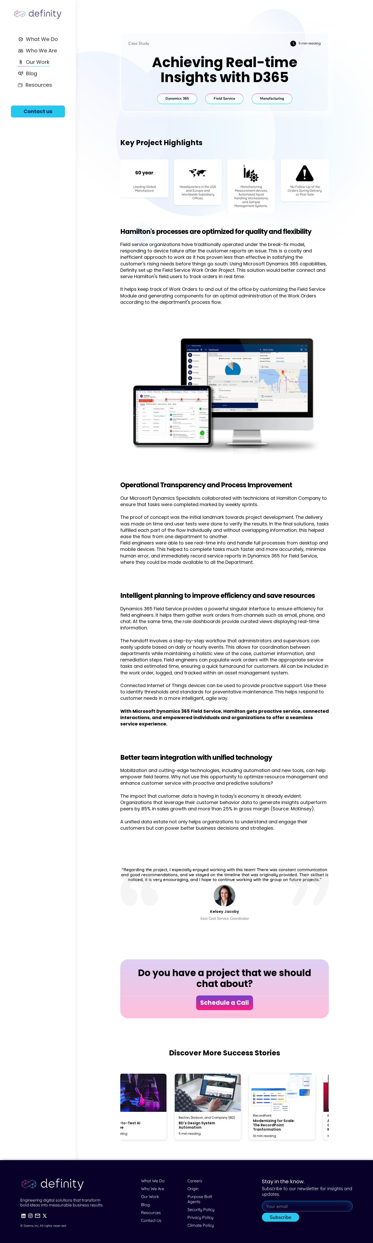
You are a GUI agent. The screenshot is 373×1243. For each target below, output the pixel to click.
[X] (45, 1216)
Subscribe (280, 1217)
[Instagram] (30, 1216)
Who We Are (152, 1188)
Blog (145, 1204)
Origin (193, 1188)
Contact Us (151, 1220)
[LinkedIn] (23, 1216)
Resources (151, 1212)
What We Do (153, 1180)
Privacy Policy (200, 1217)
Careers (195, 1180)
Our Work (150, 1196)
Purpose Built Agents (200, 1199)
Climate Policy (201, 1225)
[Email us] (38, 1216)
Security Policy (201, 1209)
